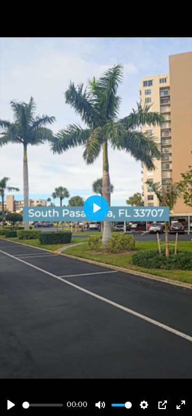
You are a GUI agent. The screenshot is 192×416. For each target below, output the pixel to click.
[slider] (42, 405)
